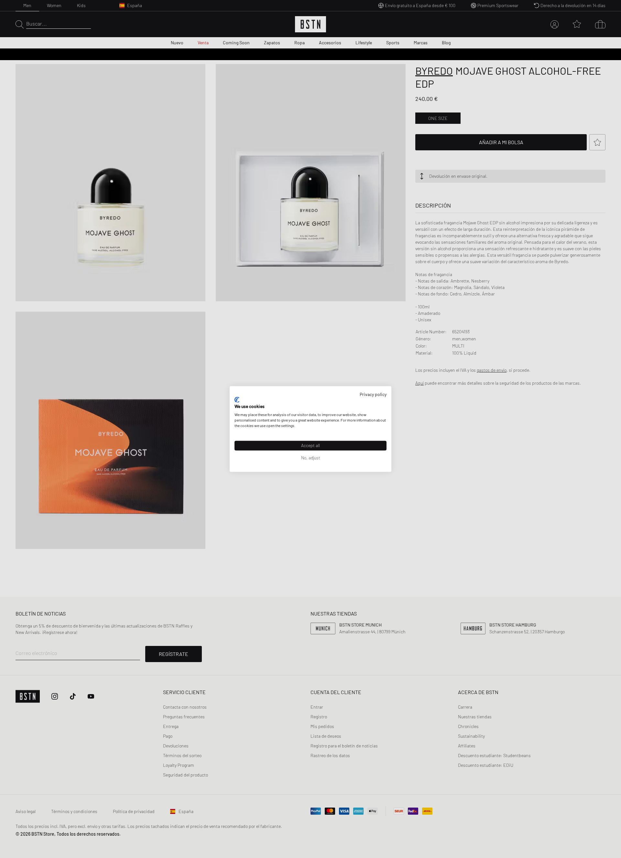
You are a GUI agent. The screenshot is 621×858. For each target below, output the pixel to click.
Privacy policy (373, 394)
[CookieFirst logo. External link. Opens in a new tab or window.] (236, 399)
